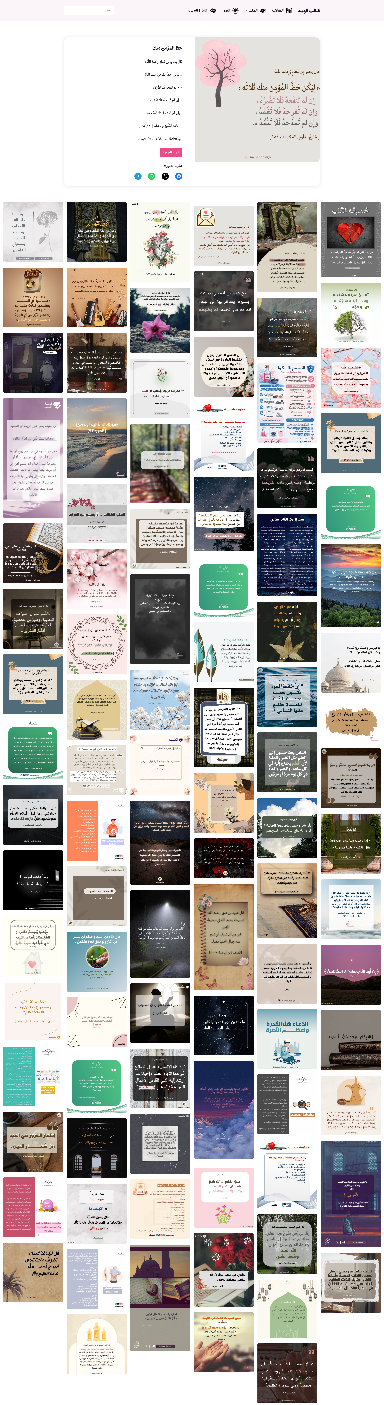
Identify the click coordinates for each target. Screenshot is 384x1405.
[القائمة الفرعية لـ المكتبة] (246, 11)
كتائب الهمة (309, 11)
